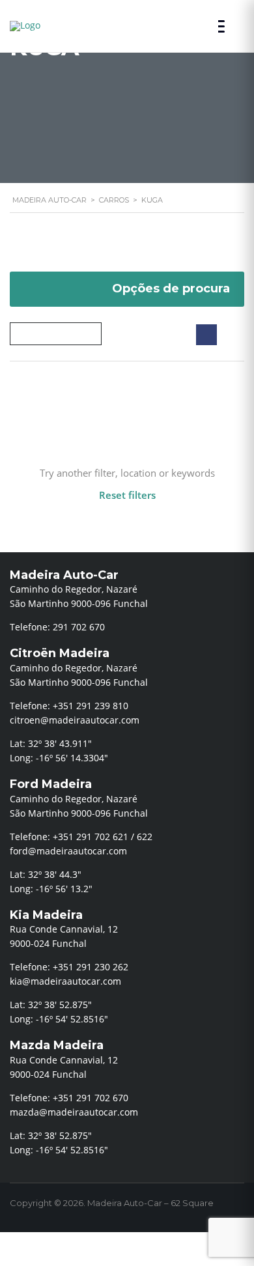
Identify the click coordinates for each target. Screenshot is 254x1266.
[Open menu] (224, 26)
